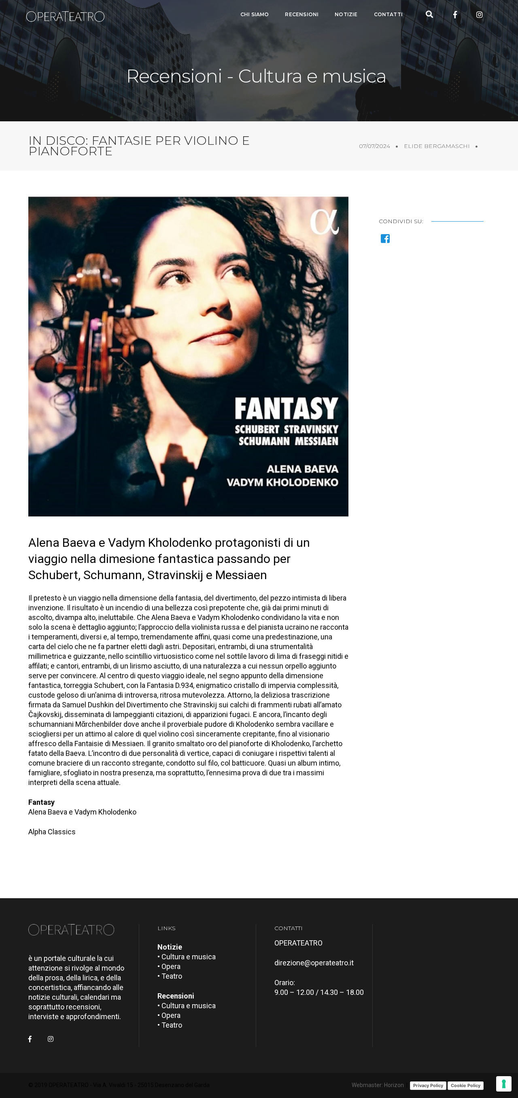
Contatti (388, 14)
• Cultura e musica (186, 956)
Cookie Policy (465, 1085)
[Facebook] (455, 15)
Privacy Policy (428, 1085)
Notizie (346, 14)
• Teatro (169, 976)
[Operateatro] (68, 14)
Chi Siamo (254, 14)
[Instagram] (479, 15)
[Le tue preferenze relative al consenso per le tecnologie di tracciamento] (504, 1084)
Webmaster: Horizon (378, 1085)
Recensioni (301, 14)
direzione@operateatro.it (314, 962)
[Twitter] (467, 15)
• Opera (168, 966)
